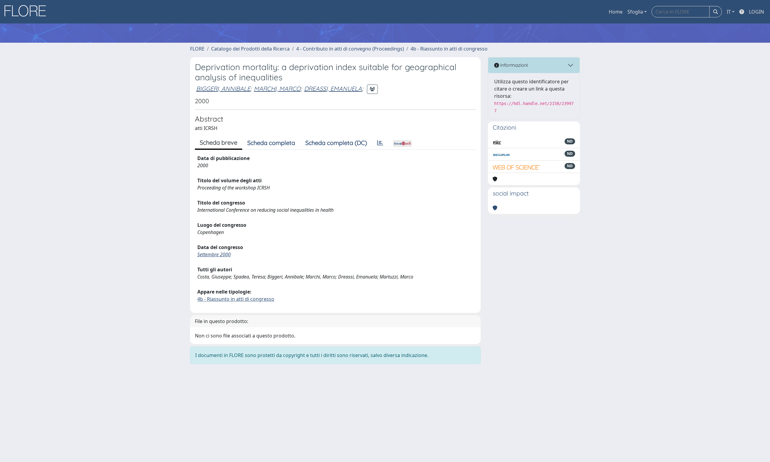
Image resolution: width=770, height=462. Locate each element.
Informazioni (513, 65)
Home (616, 11)
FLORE (197, 48)
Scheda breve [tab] (218, 142)
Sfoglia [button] (635, 11)
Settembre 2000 (214, 254)
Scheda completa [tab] (271, 142)
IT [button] (729, 11)
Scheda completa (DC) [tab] (336, 142)
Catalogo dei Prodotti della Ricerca (250, 48)
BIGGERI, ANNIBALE (223, 88)
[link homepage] (27, 12)
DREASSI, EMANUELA (333, 88)
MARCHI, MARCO (277, 88)
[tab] (380, 143)
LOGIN (756, 11)
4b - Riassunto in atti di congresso (449, 48)
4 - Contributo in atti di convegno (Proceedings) (350, 48)
